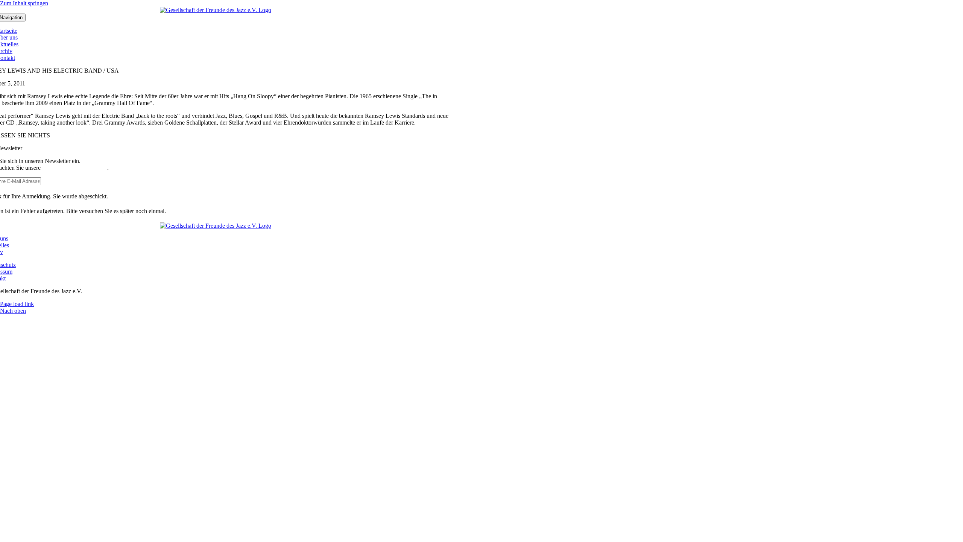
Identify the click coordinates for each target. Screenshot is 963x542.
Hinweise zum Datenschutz (74, 167)
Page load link (17, 304)
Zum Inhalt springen (24, 3)
